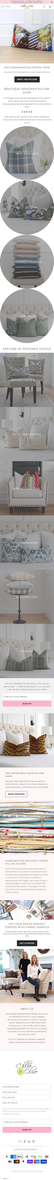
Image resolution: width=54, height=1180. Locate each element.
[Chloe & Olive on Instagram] (29, 1141)
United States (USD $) (25, 1149)
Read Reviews (16, 794)
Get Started (27, 943)
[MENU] (1, 6)
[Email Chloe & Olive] (20, 1141)
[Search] (44, 6)
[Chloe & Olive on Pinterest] (34, 1141)
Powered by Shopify (35, 1171)
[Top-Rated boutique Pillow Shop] (27, 740)
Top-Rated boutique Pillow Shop (24, 774)
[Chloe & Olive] (27, 6)
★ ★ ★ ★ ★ (27, 112)
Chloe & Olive (22, 1171)
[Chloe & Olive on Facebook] (25, 1141)
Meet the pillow (27, 79)
